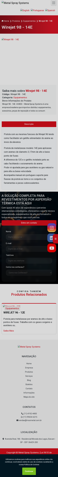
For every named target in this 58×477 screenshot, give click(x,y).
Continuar (29, 471)
